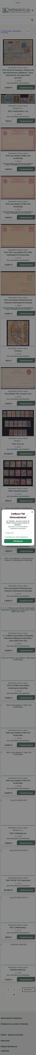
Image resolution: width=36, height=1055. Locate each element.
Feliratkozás (18, 541)
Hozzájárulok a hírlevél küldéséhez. (17, 537)
